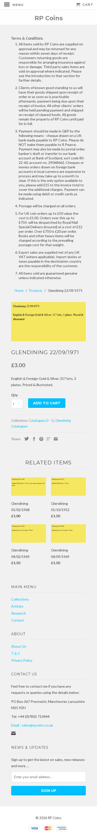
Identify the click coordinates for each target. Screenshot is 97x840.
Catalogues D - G (41, 420)
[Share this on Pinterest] (40, 439)
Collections (20, 599)
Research (18, 613)
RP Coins (49, 17)
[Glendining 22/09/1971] (48, 321)
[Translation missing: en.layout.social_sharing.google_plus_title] (47, 439)
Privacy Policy (21, 660)
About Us (18, 646)
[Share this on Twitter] (25, 438)
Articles (17, 606)
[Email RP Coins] (13, 733)
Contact (17, 620)
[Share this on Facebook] (33, 439)
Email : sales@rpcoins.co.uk (32, 725)
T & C (15, 653)
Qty (14, 395)
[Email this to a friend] (54, 439)
